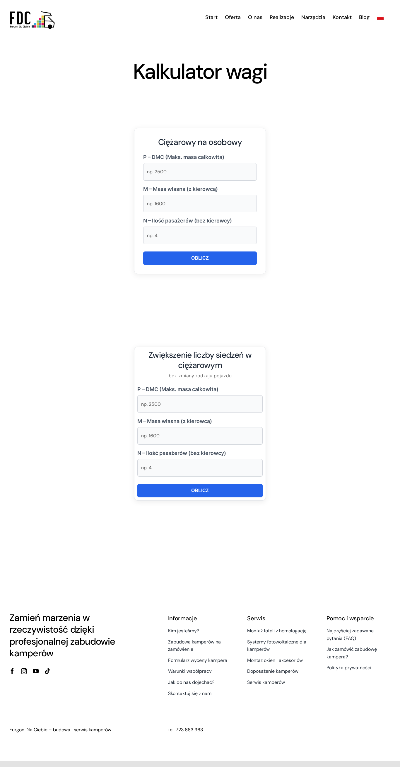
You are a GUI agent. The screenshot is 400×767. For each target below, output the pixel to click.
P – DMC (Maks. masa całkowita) (183, 157)
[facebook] (12, 671)
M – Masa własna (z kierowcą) (180, 189)
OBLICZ (200, 258)
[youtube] (36, 671)
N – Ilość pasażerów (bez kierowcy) (187, 221)
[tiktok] (47, 671)
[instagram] (24, 671)
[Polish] (380, 17)
